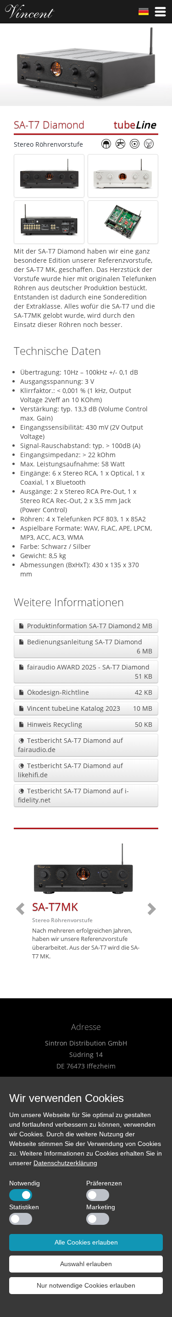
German (143, 11)
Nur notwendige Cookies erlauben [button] (86, 1285)
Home (30, 11)
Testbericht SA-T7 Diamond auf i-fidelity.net (73, 795)
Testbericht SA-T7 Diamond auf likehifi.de (70, 770)
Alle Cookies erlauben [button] (86, 1242)
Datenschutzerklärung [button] (65, 1163)
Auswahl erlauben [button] (86, 1263)
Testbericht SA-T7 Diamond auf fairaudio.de (70, 745)
